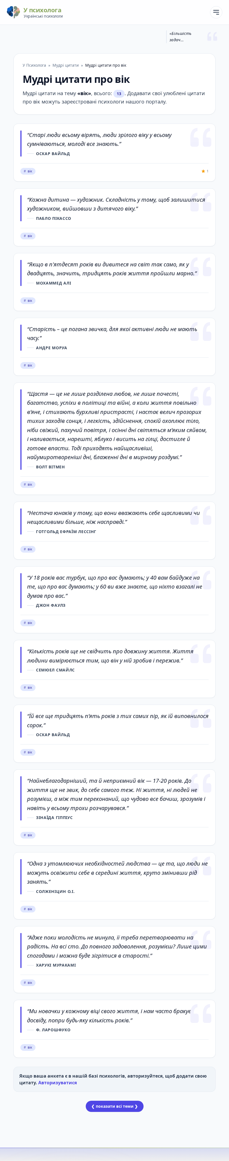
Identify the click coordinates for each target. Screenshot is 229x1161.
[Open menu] (216, 12)
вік (28, 171)
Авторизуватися (57, 1083)
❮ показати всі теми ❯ (114, 1106)
